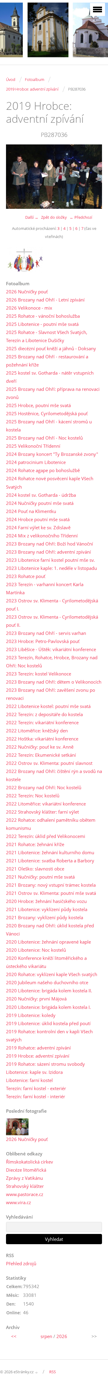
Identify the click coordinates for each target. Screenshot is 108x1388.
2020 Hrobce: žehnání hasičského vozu (46, 901)
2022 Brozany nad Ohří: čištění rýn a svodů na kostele (54, 775)
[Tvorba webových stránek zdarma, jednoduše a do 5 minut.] (36, 1372)
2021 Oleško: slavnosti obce (35, 869)
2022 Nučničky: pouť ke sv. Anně (40, 747)
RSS (52, 1371)
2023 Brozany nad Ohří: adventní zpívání (48, 552)
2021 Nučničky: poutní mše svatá (40, 877)
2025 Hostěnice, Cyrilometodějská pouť (47, 413)
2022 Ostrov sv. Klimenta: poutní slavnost (49, 763)
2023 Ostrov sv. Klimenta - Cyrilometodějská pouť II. (52, 621)
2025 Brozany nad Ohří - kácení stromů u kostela (49, 426)
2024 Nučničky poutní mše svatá (40, 503)
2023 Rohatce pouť (25, 576)
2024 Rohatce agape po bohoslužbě (43, 470)
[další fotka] (92, 176)
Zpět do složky (54, 217)
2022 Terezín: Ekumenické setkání (41, 755)
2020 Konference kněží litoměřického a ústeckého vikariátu (46, 962)
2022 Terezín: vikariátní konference (42, 722)
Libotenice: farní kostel (29, 1080)
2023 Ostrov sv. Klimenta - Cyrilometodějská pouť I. (52, 605)
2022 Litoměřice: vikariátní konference (46, 804)
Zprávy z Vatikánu (24, 1178)
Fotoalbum (34, 79)
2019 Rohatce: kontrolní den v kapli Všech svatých (49, 1035)
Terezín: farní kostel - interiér (35, 1096)
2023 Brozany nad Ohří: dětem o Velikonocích (53, 682)
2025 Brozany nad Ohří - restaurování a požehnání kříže (47, 361)
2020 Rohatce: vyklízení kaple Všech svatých (51, 974)
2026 (61, 1336)
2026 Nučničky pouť (27, 292)
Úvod (10, 79)
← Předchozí (81, 217)
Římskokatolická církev (29, 1162)
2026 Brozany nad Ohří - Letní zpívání (45, 300)
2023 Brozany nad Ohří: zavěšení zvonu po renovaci (50, 694)
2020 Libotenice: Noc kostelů (36, 950)
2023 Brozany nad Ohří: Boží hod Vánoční (49, 544)
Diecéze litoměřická (26, 1170)
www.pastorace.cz (24, 1194)
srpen (46, 1336)
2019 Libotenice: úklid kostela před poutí (48, 1023)
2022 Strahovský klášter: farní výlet (42, 812)
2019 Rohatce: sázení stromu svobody (45, 1064)
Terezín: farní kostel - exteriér (36, 1088)
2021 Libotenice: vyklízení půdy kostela (46, 909)
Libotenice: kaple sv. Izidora (34, 1072)
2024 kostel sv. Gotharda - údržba (41, 495)
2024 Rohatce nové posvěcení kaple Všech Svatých (49, 482)
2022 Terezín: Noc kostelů (32, 796)
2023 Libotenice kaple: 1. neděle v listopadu (51, 568)
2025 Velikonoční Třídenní (33, 446)
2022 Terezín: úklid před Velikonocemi (45, 836)
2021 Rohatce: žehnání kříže (35, 844)
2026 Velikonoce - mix (29, 308)
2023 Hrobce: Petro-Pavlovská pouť (43, 641)
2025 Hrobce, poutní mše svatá (38, 405)
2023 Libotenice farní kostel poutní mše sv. (50, 560)
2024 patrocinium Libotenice (36, 462)
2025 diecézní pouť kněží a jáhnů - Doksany (51, 348)
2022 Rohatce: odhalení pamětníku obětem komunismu (50, 824)
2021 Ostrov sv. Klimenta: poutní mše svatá (51, 893)
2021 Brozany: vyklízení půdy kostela (44, 917)
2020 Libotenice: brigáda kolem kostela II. (49, 991)
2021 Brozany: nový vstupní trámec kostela (51, 885)
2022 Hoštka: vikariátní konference (42, 739)
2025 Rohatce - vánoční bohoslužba (43, 316)
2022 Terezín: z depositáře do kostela (44, 714)
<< (13, 1336)
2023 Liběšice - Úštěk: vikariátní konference (51, 649)
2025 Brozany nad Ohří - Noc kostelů (44, 438)
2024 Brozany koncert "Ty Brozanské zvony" (52, 454)
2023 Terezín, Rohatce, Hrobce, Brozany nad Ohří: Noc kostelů (52, 661)
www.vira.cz (18, 1202)
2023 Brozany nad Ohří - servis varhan (46, 633)
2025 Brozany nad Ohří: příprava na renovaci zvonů (53, 393)
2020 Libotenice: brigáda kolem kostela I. (48, 1007)
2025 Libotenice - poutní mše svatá (42, 324)
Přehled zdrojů (21, 1263)
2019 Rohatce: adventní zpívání (38, 1048)
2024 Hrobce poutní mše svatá (38, 519)
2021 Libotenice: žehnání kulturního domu (50, 852)
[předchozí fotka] (15, 176)
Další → (31, 217)
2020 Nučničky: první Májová (36, 999)
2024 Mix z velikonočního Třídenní (42, 536)
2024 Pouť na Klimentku (31, 511)
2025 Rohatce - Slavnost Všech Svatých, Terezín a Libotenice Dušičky (46, 336)
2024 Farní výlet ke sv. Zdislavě (38, 527)
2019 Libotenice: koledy (31, 1015)
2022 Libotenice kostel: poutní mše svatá (48, 706)
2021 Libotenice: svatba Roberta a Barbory (50, 861)
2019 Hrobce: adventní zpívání (32, 89)
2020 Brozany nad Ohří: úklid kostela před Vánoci (50, 930)
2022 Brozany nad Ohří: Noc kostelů (43, 787)
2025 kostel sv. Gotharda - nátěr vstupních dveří (50, 377)
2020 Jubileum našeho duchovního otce (47, 982)
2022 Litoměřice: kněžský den (37, 731)
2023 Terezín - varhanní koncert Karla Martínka (44, 588)
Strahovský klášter (25, 1186)
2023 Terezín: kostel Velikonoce (38, 674)
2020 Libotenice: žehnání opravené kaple (48, 942)
